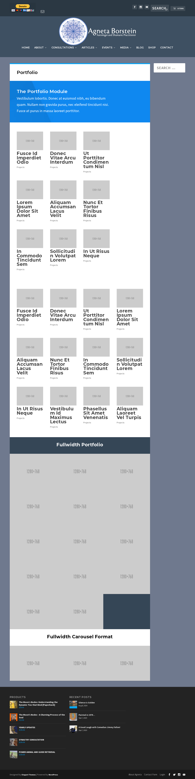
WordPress (53, 775)
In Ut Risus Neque (96, 253)
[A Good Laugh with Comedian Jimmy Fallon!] (73, 729)
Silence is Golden (87, 702)
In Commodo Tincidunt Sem (29, 258)
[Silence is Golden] (73, 704)
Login (162, 774)
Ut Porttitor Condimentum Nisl (96, 160)
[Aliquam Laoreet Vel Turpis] (130, 396)
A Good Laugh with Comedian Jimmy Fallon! (99, 727)
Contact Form (150, 774)
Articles (88, 47)
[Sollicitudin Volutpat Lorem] (63, 238)
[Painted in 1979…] (73, 717)
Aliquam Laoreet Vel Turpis (129, 413)
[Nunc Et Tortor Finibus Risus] (96, 189)
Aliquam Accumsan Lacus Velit (63, 209)
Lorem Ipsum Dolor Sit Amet (27, 209)
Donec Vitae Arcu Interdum (63, 158)
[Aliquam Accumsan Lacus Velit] (63, 189)
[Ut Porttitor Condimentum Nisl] (96, 141)
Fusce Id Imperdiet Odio (29, 158)
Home (26, 47)
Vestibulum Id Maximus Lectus (62, 415)
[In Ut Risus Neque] (96, 238)
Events (107, 47)
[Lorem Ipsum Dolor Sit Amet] (30, 189)
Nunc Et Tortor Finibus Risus (93, 209)
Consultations (62, 47)
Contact (166, 47)
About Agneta (135, 774)
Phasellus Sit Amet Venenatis (95, 413)
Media (124, 47)
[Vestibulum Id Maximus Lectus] (63, 396)
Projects (21, 167)
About (39, 47)
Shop (152, 47)
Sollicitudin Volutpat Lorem (63, 256)
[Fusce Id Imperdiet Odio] (30, 141)
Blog (140, 47)
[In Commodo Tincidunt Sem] (30, 238)
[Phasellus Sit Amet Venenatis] (96, 396)
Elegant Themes (29, 775)
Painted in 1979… (87, 715)
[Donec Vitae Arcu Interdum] (63, 141)
